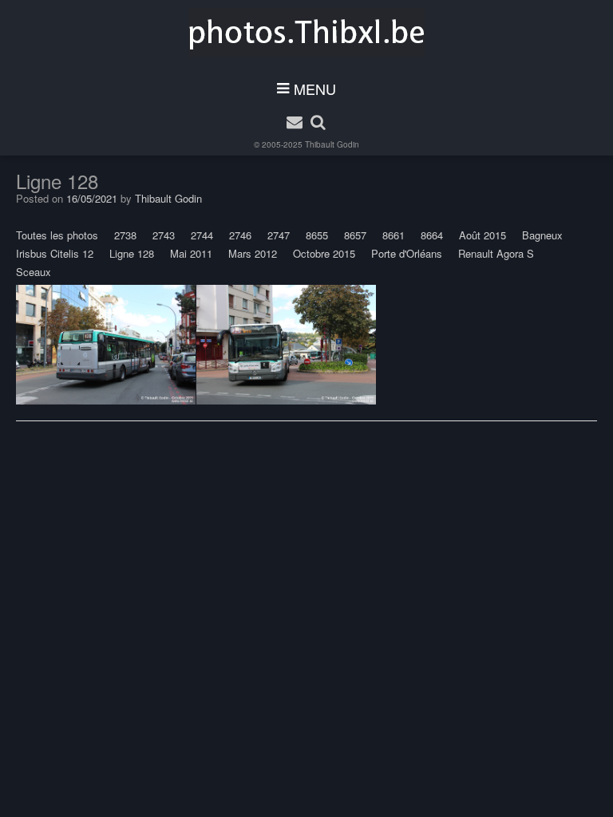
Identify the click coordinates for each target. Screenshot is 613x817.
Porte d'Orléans (406, 253)
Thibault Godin (332, 144)
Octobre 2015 (324, 253)
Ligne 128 (131, 253)
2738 (125, 235)
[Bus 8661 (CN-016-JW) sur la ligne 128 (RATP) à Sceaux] (106, 345)
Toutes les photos (57, 235)
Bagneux (542, 235)
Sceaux (33, 271)
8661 (393, 235)
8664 (432, 235)
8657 (355, 235)
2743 (163, 235)
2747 (278, 235)
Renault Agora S (496, 253)
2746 (240, 235)
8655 (317, 235)
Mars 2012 (252, 253)
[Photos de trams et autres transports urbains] (306, 32)
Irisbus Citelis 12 (54, 253)
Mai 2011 (191, 253)
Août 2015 (482, 235)
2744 (202, 235)
